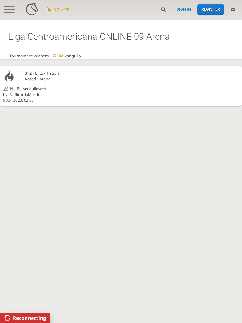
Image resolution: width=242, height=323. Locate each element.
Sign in (183, 9)
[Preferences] (233, 9)
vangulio (69, 56)
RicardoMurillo (27, 94)
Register (210, 9)
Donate (61, 9)
